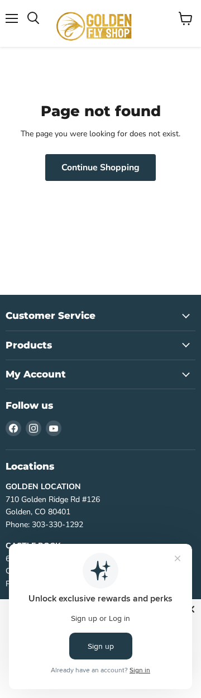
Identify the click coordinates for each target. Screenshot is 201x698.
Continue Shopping (100, 167)
